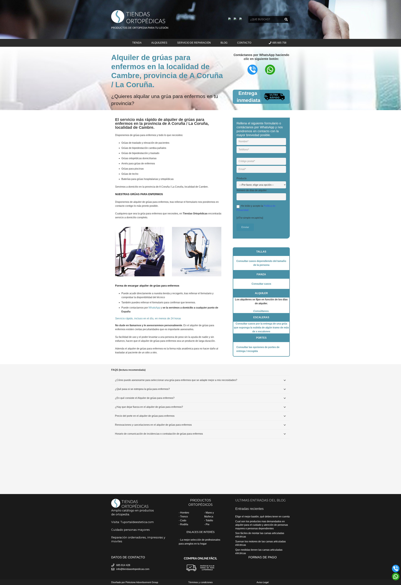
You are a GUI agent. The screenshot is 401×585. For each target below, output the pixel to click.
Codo (183, 520)
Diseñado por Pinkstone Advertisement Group (134, 582)
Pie (207, 524)
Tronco (184, 516)
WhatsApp (154, 307)
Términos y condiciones (200, 582)
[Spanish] (242, 19)
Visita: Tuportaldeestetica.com (132, 522)
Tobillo (209, 520)
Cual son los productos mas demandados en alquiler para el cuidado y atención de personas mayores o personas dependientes (261, 525)
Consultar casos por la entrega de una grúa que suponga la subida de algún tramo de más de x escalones (261, 327)
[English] (236, 19)
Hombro (184, 512)
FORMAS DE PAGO (262, 557)
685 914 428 (123, 565)
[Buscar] (286, 19)
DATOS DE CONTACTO (128, 557)
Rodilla (184, 524)
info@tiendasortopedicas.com (132, 569)
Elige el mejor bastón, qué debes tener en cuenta (262, 516)
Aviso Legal (262, 582)
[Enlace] (138, 16)
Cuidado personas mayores (130, 530)
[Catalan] (231, 19)
